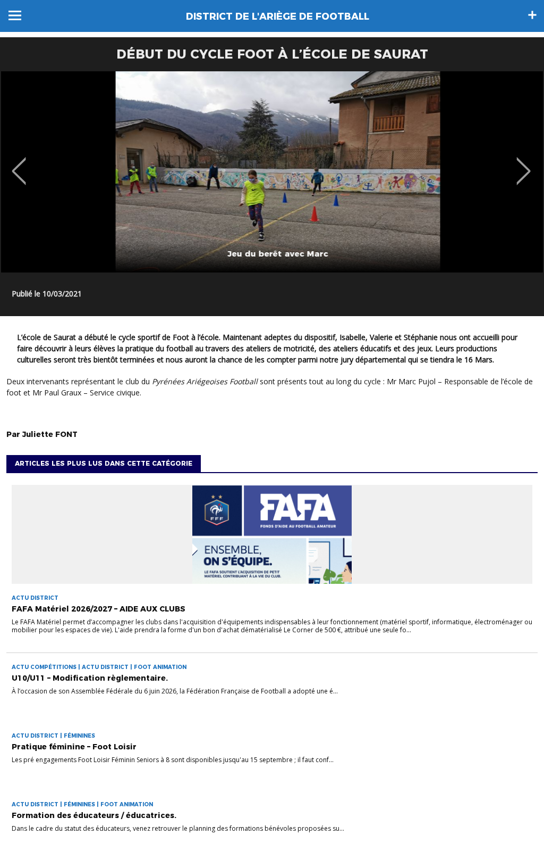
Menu (14, 15)
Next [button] (523, 163)
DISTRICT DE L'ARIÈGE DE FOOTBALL (277, 16)
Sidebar (532, 15)
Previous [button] (19, 163)
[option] (272, 171)
